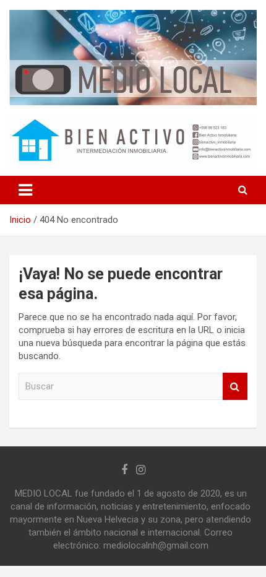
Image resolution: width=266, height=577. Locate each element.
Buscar (235, 387)
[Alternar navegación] (25, 190)
